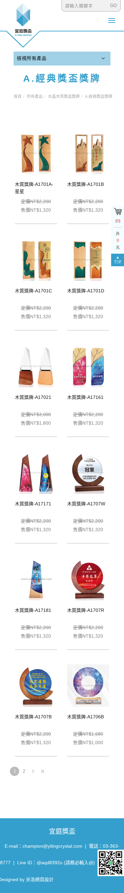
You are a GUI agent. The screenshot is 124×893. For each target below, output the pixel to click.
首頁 (17, 96)
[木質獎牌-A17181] (36, 578)
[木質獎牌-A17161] (88, 365)
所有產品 (35, 96)
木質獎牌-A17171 (33, 503)
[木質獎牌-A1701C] (36, 259)
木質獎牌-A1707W (86, 503)
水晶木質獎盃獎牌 (64, 96)
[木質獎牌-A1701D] (88, 259)
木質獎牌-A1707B (33, 716)
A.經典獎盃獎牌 (98, 96)
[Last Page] (42, 771)
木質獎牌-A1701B (85, 184)
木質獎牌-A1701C (33, 290)
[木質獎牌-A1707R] (88, 578)
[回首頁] (23, 25)
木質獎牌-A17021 (33, 397)
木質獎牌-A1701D (85, 290)
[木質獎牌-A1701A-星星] (36, 152)
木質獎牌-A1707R (85, 610)
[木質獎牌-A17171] (36, 472)
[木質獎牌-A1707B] (36, 685)
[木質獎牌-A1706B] (88, 685)
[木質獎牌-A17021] (36, 365)
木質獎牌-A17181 (33, 610)
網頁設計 (44, 879)
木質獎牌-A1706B (85, 716)
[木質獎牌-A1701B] (88, 152)
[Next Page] (33, 771)
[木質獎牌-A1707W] (88, 472)
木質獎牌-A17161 (85, 397)
